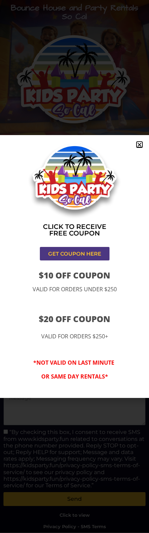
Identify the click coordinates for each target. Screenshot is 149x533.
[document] (74, 266)
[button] (139, 144)
